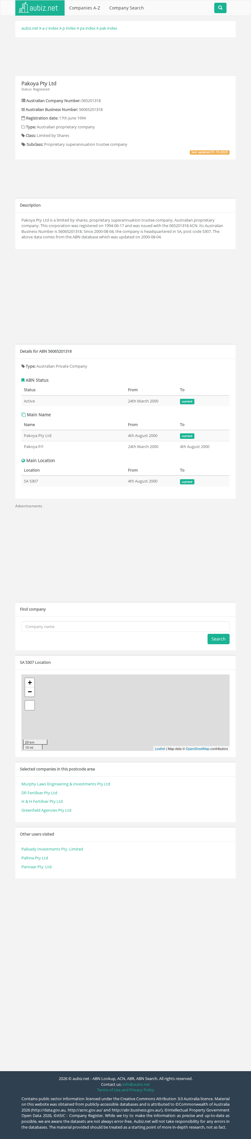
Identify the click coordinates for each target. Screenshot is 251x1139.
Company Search (126, 8)
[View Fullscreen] (29, 705)
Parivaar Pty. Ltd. (36, 866)
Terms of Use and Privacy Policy (125, 1090)
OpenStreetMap (197, 748)
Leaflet (160, 748)
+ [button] (30, 682)
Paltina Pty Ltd (34, 858)
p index (69, 28)
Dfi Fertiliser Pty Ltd (39, 792)
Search (219, 639)
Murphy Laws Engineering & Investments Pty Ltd (65, 784)
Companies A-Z (84, 8)
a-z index (50, 28)
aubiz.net (29, 28)
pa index (88, 28)
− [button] (30, 692)
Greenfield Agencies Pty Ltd (46, 810)
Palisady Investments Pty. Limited (52, 849)
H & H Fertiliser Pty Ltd (42, 801)
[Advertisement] (126, 55)
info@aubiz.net (136, 1084)
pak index (108, 28)
